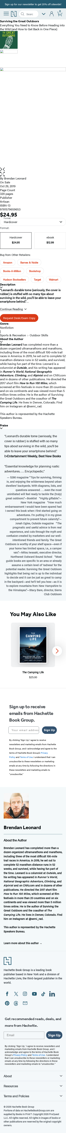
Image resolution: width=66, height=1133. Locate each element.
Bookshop (35, 271)
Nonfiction (7, 327)
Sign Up (49, 730)
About (8, 1076)
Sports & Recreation (13, 335)
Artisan (4, 201)
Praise (4, 425)
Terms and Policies (16, 1096)
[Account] (52, 14)
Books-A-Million (12, 271)
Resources (11, 1086)
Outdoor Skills (39, 335)
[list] (33, 117)
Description (7, 284)
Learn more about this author (21, 943)
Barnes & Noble (29, 262)
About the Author (11, 339)
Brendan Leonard (15, 178)
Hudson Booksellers (14, 279)
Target (37, 279)
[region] (33, 651)
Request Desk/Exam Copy (19, 318)
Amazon (7, 262)
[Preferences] (43, 14)
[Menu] (6, 13)
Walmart (53, 279)
